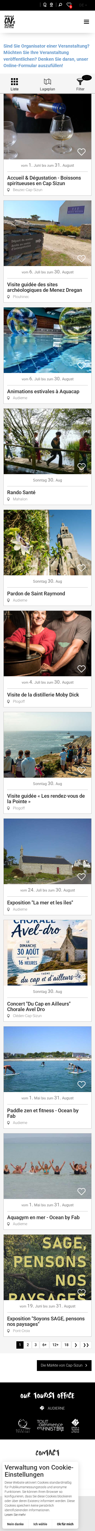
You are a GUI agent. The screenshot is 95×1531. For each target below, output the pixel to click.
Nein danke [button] (15, 1524)
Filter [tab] (80, 89)
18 (66, 1345)
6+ (44, 1345)
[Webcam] (53, 5)
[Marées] (43, 5)
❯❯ (86, 1345)
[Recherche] (61, 5)
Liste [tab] (14, 89)
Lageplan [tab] (47, 89)
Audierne (56, 1408)
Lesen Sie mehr (15, 1515)
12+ (55, 1345)
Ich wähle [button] (40, 1524)
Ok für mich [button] (65, 1524)
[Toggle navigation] (87, 21)
